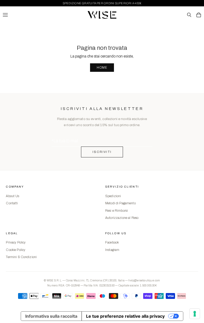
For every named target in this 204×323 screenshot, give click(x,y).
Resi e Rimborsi (116, 211)
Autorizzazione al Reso (121, 218)
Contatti (12, 203)
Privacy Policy (16, 242)
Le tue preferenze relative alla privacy (125, 316)
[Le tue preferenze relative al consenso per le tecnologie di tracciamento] (195, 314)
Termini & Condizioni (21, 257)
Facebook (112, 242)
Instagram (112, 250)
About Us (12, 196)
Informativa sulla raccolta (51, 316)
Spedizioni (113, 196)
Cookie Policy (15, 250)
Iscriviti (102, 151)
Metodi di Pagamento (120, 203)
